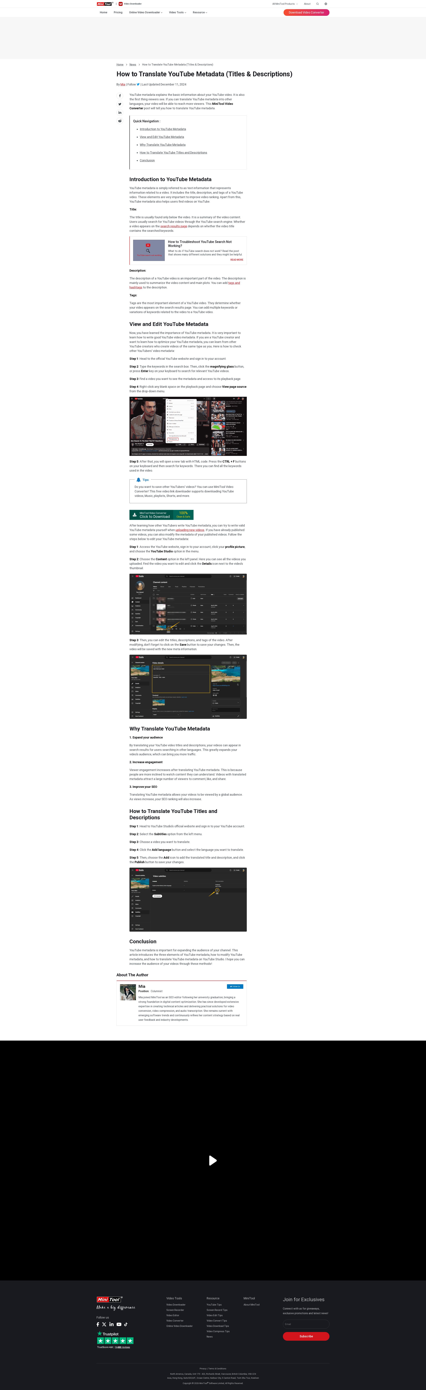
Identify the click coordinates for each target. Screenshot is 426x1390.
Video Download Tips (218, 1326)
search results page (173, 226)
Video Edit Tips (215, 1315)
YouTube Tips (214, 1304)
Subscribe (306, 1336)
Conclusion (147, 160)
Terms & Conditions (217, 1369)
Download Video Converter (306, 12)
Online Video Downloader (179, 1326)
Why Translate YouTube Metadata (163, 144)
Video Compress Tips (218, 1331)
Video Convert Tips (217, 1320)
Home (103, 12)
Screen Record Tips (217, 1310)
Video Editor (172, 1315)
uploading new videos (190, 530)
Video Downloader (176, 1304)
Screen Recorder (175, 1310)
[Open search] (317, 4)
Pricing (118, 12)
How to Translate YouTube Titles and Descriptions (173, 152)
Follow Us (236, 986)
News (132, 64)
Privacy (203, 1369)
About (307, 3)
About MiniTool (252, 1304)
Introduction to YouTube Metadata (163, 129)
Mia (122, 84)
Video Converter (175, 1320)
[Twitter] (138, 84)
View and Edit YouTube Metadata (162, 137)
